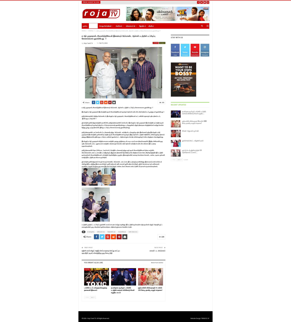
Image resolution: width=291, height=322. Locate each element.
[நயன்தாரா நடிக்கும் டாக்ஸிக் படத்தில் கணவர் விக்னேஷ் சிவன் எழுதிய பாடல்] (123, 277)
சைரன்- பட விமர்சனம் (157, 251)
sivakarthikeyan (122, 231)
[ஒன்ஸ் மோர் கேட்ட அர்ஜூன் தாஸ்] (176, 143)
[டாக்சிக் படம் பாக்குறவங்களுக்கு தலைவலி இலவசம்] (96, 277)
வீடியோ (151, 26)
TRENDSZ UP (205, 318)
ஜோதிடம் (142, 26)
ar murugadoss (90, 231)
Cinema (155, 43)
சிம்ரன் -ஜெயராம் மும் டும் (190, 131)
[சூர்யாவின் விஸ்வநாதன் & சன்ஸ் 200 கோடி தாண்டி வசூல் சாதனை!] (150, 277)
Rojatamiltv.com (111, 231)
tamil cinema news (133, 231)
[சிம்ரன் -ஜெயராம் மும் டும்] (176, 133)
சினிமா (92, 26)
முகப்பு (85, 26)
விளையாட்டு (130, 26)
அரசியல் (119, 26)
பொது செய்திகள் (105, 26)
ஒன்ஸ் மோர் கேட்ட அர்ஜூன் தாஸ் (192, 141)
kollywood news (101, 231)
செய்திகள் (162, 43)
